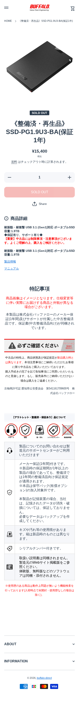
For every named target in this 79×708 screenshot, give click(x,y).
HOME (8, 20)
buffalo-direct (44, 678)
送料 (14, 161)
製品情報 (10, 261)
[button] (39, 204)
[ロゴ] (39, 7)
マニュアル (11, 268)
